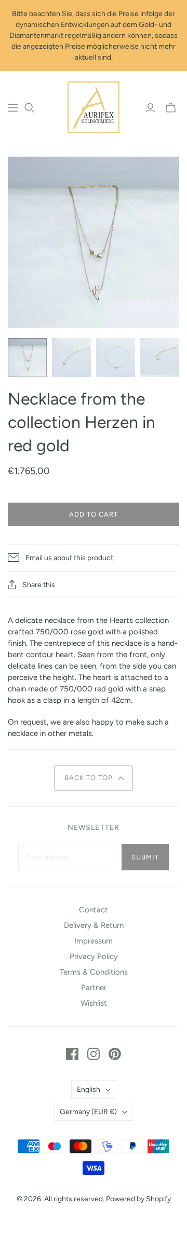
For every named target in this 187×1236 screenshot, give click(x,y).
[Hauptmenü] (13, 108)
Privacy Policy (94, 956)
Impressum (93, 941)
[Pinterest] (115, 1054)
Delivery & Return (94, 925)
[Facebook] (72, 1054)
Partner (93, 987)
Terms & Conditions (94, 972)
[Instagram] (93, 1054)
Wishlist (94, 1003)
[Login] (150, 108)
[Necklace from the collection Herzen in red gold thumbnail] (27, 357)
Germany (88, 1111)
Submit (145, 857)
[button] (94, 778)
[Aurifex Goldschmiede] (93, 106)
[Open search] (29, 108)
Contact (93, 909)
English (88, 1089)
